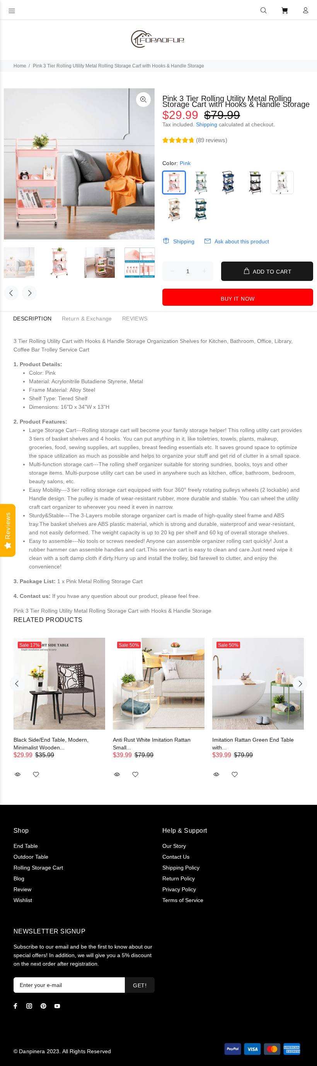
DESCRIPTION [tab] (32, 318)
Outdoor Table (31, 857)
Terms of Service (182, 900)
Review (22, 889)
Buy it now (237, 299)
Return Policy (178, 878)
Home (20, 66)
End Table (26, 846)
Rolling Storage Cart (38, 868)
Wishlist (23, 900)
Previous (11, 293)
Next (29, 293)
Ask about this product (242, 241)
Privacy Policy (179, 889)
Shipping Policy (180, 868)
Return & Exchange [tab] (87, 318)
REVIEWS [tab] (135, 318)
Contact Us (175, 857)
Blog (19, 878)
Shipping (206, 124)
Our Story (174, 846)
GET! (140, 985)
